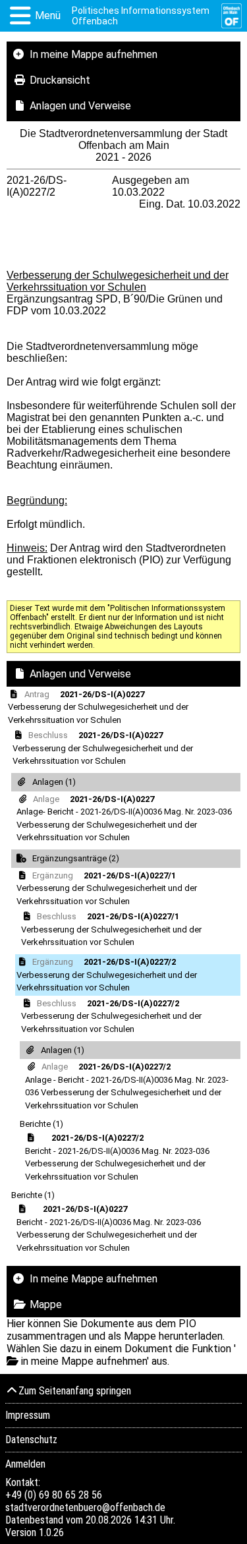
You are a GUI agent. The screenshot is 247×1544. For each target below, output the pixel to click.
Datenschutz (31, 1439)
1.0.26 (51, 1532)
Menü (48, 15)
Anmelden (25, 1464)
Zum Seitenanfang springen (74, 1391)
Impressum (27, 1415)
